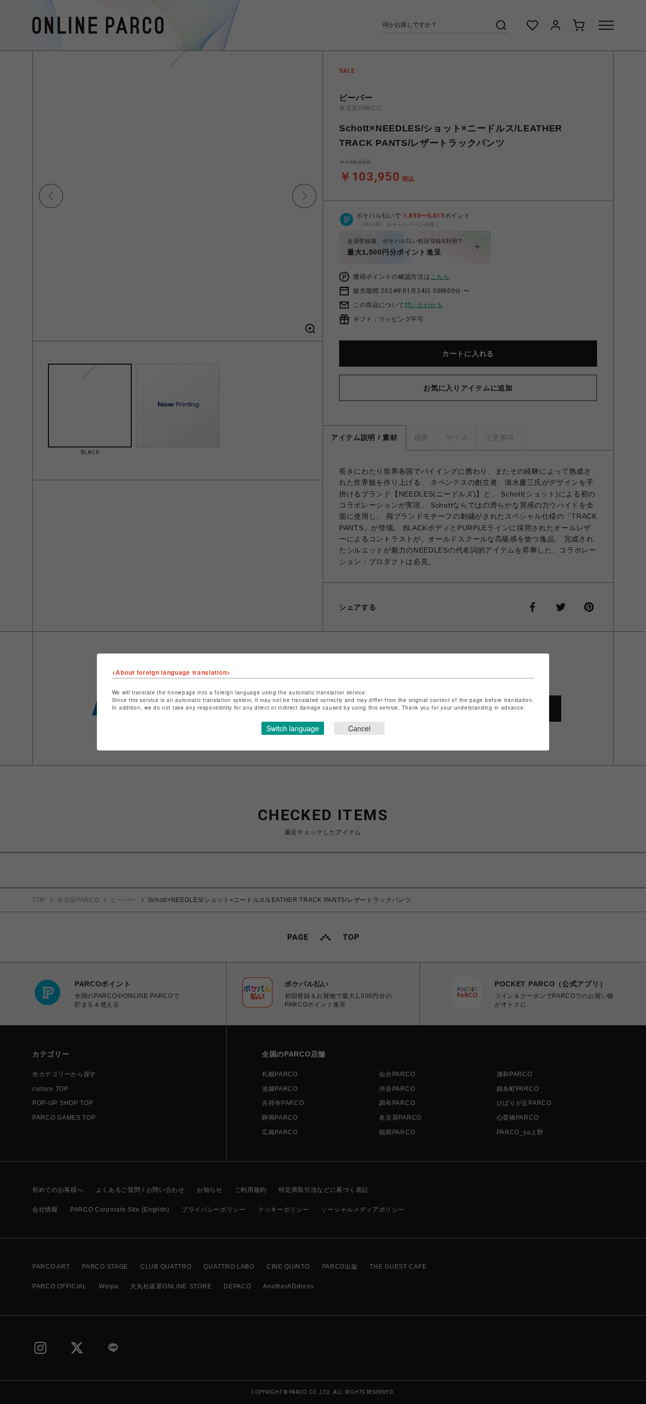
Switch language (292, 728)
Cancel (359, 728)
